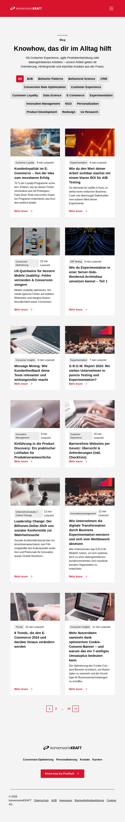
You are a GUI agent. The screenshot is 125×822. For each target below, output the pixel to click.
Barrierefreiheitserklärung (89, 800)
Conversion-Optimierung (38, 759)
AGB (54, 800)
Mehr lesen (21, 211)
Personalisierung (66, 759)
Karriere (97, 759)
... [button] (62, 708)
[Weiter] (75, 708)
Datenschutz (41, 800)
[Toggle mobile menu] (111, 8)
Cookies (111, 800)
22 (69, 708)
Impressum (65, 800)
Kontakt (85, 759)
